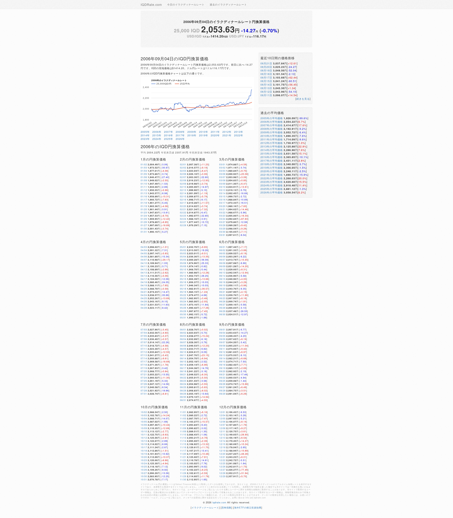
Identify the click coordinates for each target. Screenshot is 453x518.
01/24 (144, 215)
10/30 (144, 476)
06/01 (222, 246)
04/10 (144, 262)
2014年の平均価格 (271, 150)
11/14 (183, 440)
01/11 (144, 186)
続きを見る (303, 98)
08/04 (183, 339)
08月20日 (266, 67)
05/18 (183, 288)
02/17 (183, 202)
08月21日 (266, 63)
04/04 (144, 250)
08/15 (183, 361)
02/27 (183, 221)
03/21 (222, 209)
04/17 (144, 278)
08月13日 (266, 88)
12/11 (222, 431)
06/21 (222, 291)
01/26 (144, 221)
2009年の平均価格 (271, 132)
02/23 (183, 215)
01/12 (144, 189)
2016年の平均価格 (271, 157)
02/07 (183, 177)
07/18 (144, 364)
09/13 (222, 355)
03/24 (222, 218)
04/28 (144, 307)
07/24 (144, 377)
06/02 (222, 250)
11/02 (183, 415)
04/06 (144, 256)
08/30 (183, 396)
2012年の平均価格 (271, 143)
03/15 (222, 196)
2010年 (203, 131)
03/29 (222, 228)
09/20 (222, 371)
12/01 (222, 412)
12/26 (222, 466)
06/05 (222, 253)
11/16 (183, 447)
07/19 (144, 367)
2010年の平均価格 (271, 136)
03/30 (222, 231)
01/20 (144, 209)
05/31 (183, 317)
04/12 (144, 269)
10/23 (144, 460)
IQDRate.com (151, 4)
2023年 (145, 139)
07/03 (144, 329)
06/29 (222, 311)
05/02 (183, 250)
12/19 (222, 450)
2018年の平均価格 (271, 164)
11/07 (183, 424)
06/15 (222, 278)
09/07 (222, 342)
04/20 (144, 288)
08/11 (183, 355)
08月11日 (266, 95)
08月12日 (266, 91)
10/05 (144, 421)
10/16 (144, 444)
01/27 (144, 225)
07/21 (144, 374)
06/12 (222, 269)
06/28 (222, 307)
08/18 (183, 371)
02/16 (183, 199)
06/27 (222, 304)
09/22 (222, 377)
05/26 (183, 307)
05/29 (183, 311)
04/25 (144, 298)
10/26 (144, 469)
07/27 (144, 387)
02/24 (183, 218)
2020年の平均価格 (271, 171)
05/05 (183, 259)
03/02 (222, 167)
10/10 (144, 431)
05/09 (183, 266)
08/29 (183, 393)
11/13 (183, 437)
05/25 (183, 304)
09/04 (222, 332)
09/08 (222, 345)
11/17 (183, 450)
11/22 (183, 460)
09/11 (222, 348)
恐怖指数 (226, 507)
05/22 (183, 294)
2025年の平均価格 (271, 189)
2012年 (226, 131)
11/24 (183, 466)
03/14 (222, 193)
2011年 (215, 131)
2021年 (226, 135)
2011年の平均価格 (271, 139)
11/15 (183, 444)
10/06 (144, 424)
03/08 (222, 180)
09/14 (222, 358)
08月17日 (266, 77)
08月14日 (266, 84)
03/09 (222, 183)
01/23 (144, 212)
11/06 (183, 421)
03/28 (222, 225)
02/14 (183, 193)
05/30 (183, 314)
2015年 (156, 135)
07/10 (144, 345)
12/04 (222, 415)
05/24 (183, 301)
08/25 (183, 387)
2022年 (238, 135)
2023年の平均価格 (271, 182)
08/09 (183, 348)
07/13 (144, 355)
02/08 (183, 180)
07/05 (144, 335)
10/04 (144, 418)
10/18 (144, 450)
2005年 (145, 131)
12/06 (222, 421)
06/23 (222, 298)
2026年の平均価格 (271, 192)
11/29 (183, 476)
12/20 (222, 453)
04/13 (144, 272)
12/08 (222, 428)
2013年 (238, 131)
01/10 (144, 183)
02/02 (183, 167)
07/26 (144, 383)
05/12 (183, 275)
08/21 (183, 374)
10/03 (144, 415)
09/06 (222, 339)
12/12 (222, 434)
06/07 (222, 259)
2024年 (156, 139)
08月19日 (266, 70)
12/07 (222, 424)
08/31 (183, 399)
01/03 (144, 167)
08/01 (183, 329)
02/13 (183, 189)
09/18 (222, 364)
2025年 (168, 139)
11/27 (183, 469)
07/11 (144, 348)
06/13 (222, 272)
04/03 (144, 246)
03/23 (222, 215)
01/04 (144, 170)
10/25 (144, 466)
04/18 (144, 282)
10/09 (144, 428)
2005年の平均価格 (271, 118)
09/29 (222, 393)
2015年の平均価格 (271, 153)
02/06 (183, 173)
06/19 (222, 285)
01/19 (144, 206)
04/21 (144, 291)
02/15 (183, 196)
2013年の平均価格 (271, 146)
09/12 (222, 351)
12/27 (222, 469)
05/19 (183, 291)
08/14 (183, 358)
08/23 (183, 380)
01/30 (144, 228)
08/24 (183, 383)
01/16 (144, 196)
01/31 (144, 231)
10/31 (144, 479)
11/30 (183, 479)
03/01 (222, 164)
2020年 (215, 135)
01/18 (144, 202)
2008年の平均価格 (271, 128)
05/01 (183, 246)
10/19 (144, 453)
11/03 (183, 418)
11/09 (183, 431)
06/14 (222, 275)
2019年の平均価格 (271, 167)
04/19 (144, 285)
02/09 (183, 183)
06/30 (222, 314)
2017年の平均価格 (271, 160)
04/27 (144, 304)
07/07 (144, 342)
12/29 (222, 476)
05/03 (183, 253)
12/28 (222, 473)
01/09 (144, 180)
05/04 (183, 256)
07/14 (144, 358)
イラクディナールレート (205, 507)
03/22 (222, 212)
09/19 (222, 367)
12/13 (222, 437)
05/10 (183, 269)
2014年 (145, 135)
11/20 (183, 453)
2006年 (156, 131)
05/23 (183, 298)
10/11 (144, 434)
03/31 (222, 234)
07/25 (144, 380)
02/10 (183, 186)
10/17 (144, 447)
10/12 (144, 437)
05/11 (183, 272)
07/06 (144, 339)
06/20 (222, 288)
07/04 (144, 332)
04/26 (144, 301)
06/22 (222, 294)
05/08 (183, 262)
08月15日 (266, 81)
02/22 (183, 212)
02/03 (183, 170)
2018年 (191, 135)
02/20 (183, 206)
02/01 (183, 164)
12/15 (222, 444)
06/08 (222, 262)
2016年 (168, 135)
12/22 (222, 460)
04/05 (144, 253)
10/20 (144, 456)
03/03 (222, 170)
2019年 (203, 135)
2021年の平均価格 (271, 174)
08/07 (183, 342)
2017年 (180, 135)
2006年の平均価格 (271, 121)
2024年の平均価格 (271, 185)
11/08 (183, 428)
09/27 (222, 387)
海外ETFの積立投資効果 (247, 507)
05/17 (183, 285)
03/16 (222, 199)
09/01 (222, 329)
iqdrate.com (219, 502)
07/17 (144, 361)
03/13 (222, 189)
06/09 (222, 266)
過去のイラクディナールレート (228, 4)
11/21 (183, 456)
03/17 (222, 202)
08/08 (183, 345)
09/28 (222, 390)
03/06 (222, 173)
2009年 (191, 131)
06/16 (222, 282)
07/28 (144, 390)
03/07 (222, 177)
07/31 (144, 393)
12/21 (222, 456)
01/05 (144, 173)
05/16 (183, 282)
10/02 (144, 412)
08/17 (183, 367)
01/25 (144, 218)
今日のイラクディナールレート (185, 4)
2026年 (180, 139)
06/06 (222, 256)
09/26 (222, 383)
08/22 (183, 377)
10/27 (144, 473)
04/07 (144, 259)
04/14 (144, 275)
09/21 (222, 374)
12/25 (222, 463)
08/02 (183, 332)
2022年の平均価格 (271, 178)
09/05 (222, 335)
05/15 (183, 278)
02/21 (183, 209)
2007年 (168, 131)
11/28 (183, 473)
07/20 (144, 371)
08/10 (183, 351)
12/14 (222, 440)
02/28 (183, 225)
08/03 (183, 335)
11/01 (183, 412)
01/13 (144, 193)
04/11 (144, 266)
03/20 (222, 206)
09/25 (222, 380)
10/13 (144, 440)
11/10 (183, 434)
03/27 (222, 221)
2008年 (180, 131)
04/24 (144, 294)
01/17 (144, 199)
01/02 (144, 164)
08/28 (183, 390)
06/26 (222, 301)
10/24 (144, 463)
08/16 (183, 364)
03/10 (222, 186)
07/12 (144, 351)
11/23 (183, 463)
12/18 (222, 447)
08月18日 (266, 74)
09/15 (222, 361)
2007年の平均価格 (271, 125)
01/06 (144, 177)
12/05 (222, 418)
